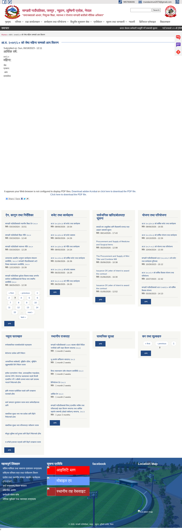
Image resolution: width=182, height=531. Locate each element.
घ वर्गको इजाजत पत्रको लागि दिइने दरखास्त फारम (23, 442)
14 (37, 307)
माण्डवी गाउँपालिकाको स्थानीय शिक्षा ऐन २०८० (21, 223)
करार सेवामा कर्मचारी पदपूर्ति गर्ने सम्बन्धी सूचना (132, 28)
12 (18, 307)
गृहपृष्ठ (8, 21)
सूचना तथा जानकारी (115, 21)
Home (4, 34)
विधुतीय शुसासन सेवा (79, 21)
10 (35, 302)
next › (30, 312)
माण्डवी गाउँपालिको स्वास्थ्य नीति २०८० (19, 246)
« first (11, 293)
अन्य (9, 323)
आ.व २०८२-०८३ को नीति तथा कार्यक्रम (65, 281)
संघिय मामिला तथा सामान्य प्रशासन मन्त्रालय (22, 468)
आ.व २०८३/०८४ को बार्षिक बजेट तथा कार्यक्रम (159, 223)
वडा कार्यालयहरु (32, 21)
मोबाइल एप (63, 480)
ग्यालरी (132, 21)
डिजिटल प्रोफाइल (147, 21)
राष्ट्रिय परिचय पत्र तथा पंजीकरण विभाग (20, 473)
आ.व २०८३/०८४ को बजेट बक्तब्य (63, 235)
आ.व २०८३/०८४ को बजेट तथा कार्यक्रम (65, 223)
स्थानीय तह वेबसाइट (70, 491)
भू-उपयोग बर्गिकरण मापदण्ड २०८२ (63, 359)
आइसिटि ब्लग (65, 470)
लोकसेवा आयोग (9, 490)
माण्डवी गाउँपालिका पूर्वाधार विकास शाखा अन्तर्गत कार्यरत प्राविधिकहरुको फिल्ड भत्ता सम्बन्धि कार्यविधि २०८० (22, 279)
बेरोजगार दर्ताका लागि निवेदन (15, 353)
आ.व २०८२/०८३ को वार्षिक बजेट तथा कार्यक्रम (68, 258)
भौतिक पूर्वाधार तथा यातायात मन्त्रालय (19, 499)
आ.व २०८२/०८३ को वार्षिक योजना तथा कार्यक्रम (159, 235)
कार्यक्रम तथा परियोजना (55, 21)
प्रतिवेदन (98, 21)
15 (15, 312)
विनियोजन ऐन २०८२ (58, 382)
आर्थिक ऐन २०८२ (57, 394)
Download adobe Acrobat (85, 191)
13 (28, 307)
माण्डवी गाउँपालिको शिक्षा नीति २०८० (18, 235)
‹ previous (25, 293)
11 (9, 307)
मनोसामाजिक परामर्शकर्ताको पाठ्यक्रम (18, 345)
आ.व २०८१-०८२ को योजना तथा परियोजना (157, 246)
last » (23, 317)
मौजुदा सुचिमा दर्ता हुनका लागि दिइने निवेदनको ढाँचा (23, 433)
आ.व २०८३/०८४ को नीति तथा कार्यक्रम (65, 246)
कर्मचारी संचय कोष (11, 494)
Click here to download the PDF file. (68, 194)
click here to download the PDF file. (118, 191)
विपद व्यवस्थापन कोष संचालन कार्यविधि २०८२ (67, 371)
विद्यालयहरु (165, 21)
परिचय (18, 21)
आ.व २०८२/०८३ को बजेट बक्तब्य (63, 269)
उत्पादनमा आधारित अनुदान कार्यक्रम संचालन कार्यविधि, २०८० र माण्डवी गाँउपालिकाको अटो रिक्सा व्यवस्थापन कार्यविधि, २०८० (21, 261)
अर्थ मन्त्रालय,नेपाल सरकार (15, 485)
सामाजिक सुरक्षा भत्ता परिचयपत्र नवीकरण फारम (22, 425)
